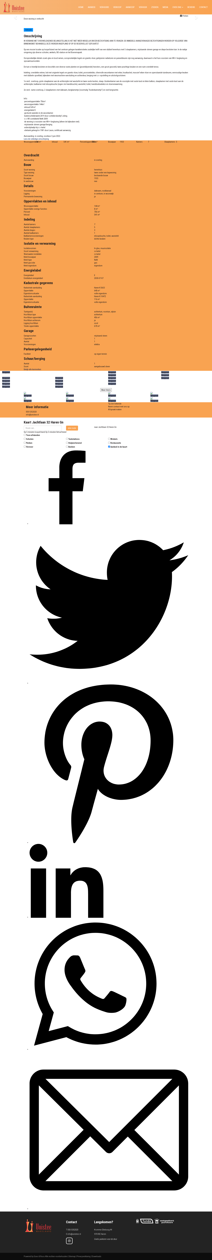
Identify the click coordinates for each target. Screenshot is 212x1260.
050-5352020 (31, 412)
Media (165, 7)
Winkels (114, 439)
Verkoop (117, 7)
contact (203, 7)
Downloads (96, 1256)
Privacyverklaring (83, 1256)
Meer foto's (106, 390)
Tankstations (74, 439)
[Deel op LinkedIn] (66, 917)
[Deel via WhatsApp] (95, 1049)
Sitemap (72, 1256)
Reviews (191, 7)
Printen (185, 16)
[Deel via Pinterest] (109, 842)
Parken (29, 443)
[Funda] (146, 1221)
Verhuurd (104, 7)
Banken (71, 447)
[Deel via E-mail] (109, 1208)
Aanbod (91, 7)
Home (81, 7)
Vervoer (29, 447)
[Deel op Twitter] (109, 683)
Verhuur (143, 7)
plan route (72, 428)
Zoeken (154, 7)
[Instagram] (69, 1241)
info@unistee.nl (32, 415)
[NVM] (137, 1221)
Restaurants (115, 443)
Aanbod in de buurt (118, 447)
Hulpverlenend (75, 443)
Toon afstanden (33, 435)
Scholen (29, 439)
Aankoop (130, 7)
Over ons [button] (177, 7)
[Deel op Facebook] (66, 523)
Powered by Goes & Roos (34, 1256)
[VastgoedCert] (164, 1221)
